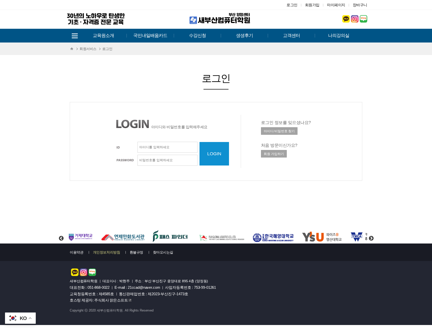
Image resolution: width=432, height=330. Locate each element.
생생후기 (244, 35)
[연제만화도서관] (123, 237)
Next (371, 234)
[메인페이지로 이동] (221, 24)
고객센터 (291, 35)
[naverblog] (363, 21)
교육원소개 (103, 35)
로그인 (292, 5)
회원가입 (312, 5)
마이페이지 (336, 5)
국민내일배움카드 (150, 35)
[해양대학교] (273, 237)
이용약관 (76, 252)
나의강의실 (338, 35)
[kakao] (346, 21)
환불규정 (136, 252)
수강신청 (197, 35)
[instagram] (354, 21)
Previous (61, 234)
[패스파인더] (170, 237)
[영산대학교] (322, 237)
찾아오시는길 (163, 252)
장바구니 (360, 5)
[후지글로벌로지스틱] (221, 237)
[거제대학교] (80, 237)
